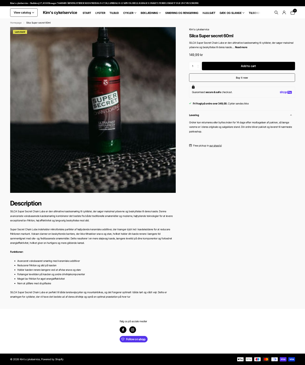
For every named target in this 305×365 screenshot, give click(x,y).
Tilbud (114, 13)
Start (87, 13)
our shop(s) (215, 145)
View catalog (23, 12)
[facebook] (123, 329)
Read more (241, 47)
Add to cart (248, 66)
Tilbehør (255, 13)
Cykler (128, 13)
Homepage (16, 22)
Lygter (100, 13)
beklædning (149, 13)
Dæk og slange (231, 13)
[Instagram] (132, 329)
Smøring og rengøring (181, 13)
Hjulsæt (209, 13)
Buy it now (242, 77)
